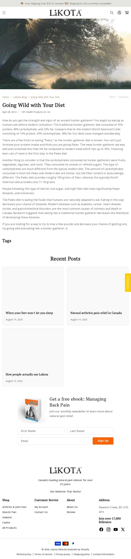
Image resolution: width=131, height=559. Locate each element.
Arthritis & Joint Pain (14, 506)
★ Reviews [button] (128, 282)
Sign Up (103, 440)
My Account (41, 506)
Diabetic (7, 517)
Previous (124, 97)
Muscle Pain (9, 512)
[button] (4, 12)
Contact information (103, 554)
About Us (72, 506)
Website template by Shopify (73, 549)
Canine (6, 522)
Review (71, 512)
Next (112, 97)
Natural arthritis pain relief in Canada (96, 313)
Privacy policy (63, 554)
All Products (9, 527)
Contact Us (41, 512)
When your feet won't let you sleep (29, 313)
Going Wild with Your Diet (45, 97)
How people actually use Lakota (27, 374)
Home (5, 97)
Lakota (54, 549)
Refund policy (24, 554)
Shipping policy (82, 554)
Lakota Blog (20, 97)
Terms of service (44, 554)
